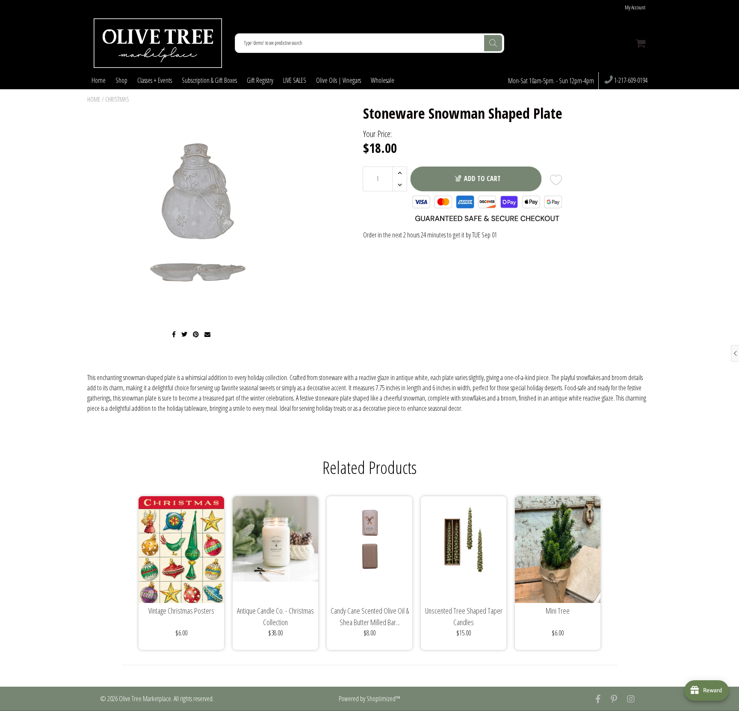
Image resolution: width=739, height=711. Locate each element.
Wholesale (382, 80)
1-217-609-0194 (630, 80)
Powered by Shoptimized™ (369, 698)
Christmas (117, 99)
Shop (121, 80)
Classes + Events (154, 80)
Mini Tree (558, 611)
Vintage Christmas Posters (181, 611)
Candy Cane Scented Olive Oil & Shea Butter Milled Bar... (370, 616)
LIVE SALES (294, 80)
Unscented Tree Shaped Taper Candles (464, 616)
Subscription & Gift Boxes (209, 80)
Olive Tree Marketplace (145, 698)
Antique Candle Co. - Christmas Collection (275, 616)
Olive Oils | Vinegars (338, 80)
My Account (635, 7)
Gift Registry (260, 80)
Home (99, 80)
